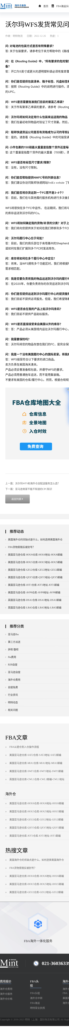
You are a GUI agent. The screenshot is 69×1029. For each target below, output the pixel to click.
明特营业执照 (37, 1008)
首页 (45, 6)
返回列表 (17, 499)
